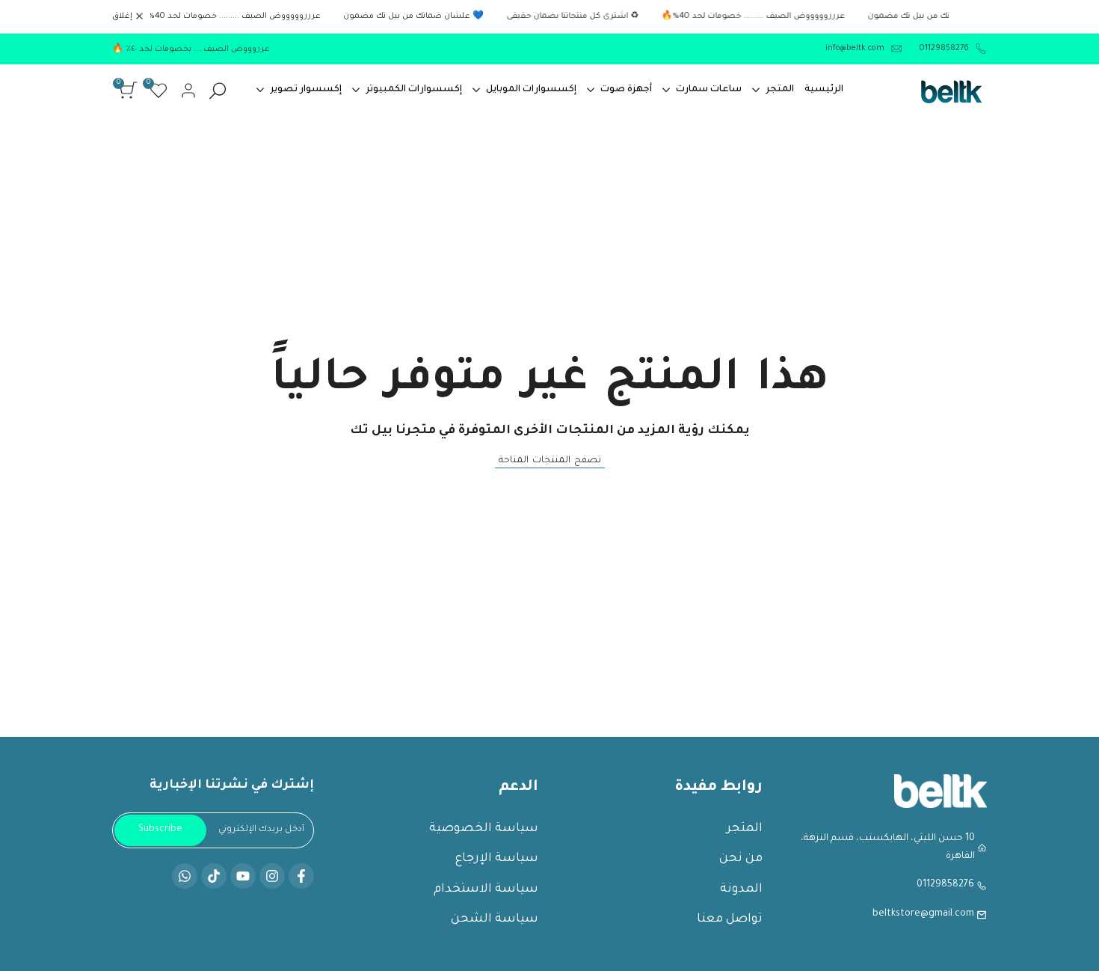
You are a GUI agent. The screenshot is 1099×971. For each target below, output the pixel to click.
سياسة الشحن (494, 919)
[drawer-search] (217, 90)
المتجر (745, 829)
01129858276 (943, 48)
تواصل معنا (730, 919)
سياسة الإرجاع (496, 859)
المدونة (741, 889)
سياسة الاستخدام (486, 889)
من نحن (741, 859)
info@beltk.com (854, 48)
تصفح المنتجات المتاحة (550, 461)
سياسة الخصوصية (483, 829)
